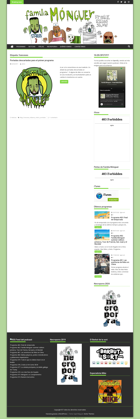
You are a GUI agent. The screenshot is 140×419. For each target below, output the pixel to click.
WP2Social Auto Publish (61, 418)
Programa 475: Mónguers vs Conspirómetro (25, 374)
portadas (43, 117)
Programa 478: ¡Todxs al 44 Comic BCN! (24, 365)
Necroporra (52, 47)
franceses (26, 117)
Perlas (41, 47)
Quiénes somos (65, 47)
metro (37, 117)
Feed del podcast (24, 339)
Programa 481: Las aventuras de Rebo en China (27, 352)
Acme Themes (89, 414)
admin (23, 64)
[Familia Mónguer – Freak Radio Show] (70, 43)
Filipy (21, 117)
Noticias (32, 47)
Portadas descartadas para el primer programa (32, 60)
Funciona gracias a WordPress (56, 414)
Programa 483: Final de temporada (22, 345)
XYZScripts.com (80, 418)
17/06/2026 (115, 255)
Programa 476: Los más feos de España (24, 372)
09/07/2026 (115, 231)
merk (123, 212)
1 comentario (53, 117)
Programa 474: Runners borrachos (22, 377)
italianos (32, 117)
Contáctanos (80, 47)
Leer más (64, 81)
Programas (20, 47)
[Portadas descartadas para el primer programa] (34, 67)
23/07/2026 (115, 212)
